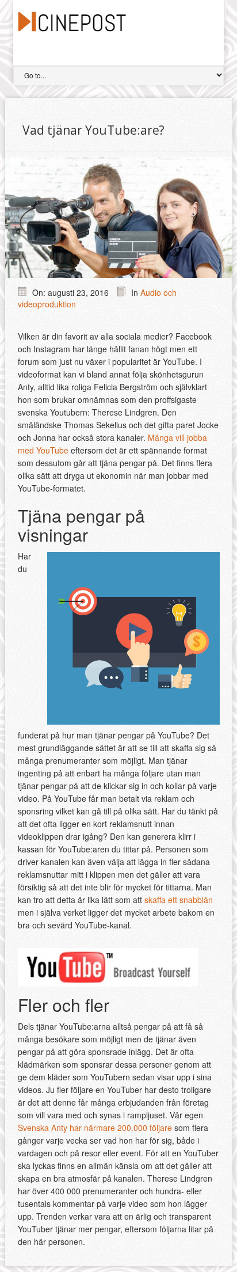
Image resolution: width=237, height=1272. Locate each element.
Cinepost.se (72, 32)
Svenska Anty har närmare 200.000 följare (95, 1127)
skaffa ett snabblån (178, 899)
